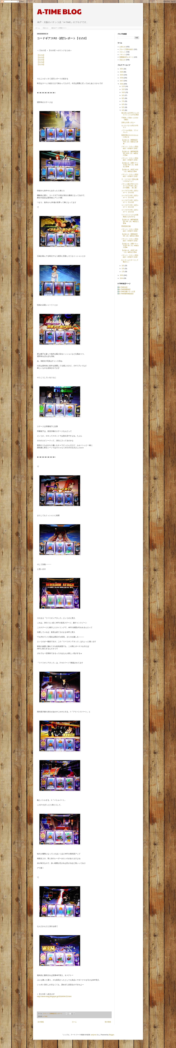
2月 (123, 268)
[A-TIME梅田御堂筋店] (126, 293)
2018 (122, 78)
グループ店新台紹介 (126, 49)
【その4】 (41, 62)
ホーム (37, 28)
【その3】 (41, 60)
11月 (123, 89)
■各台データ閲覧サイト (59, 28)
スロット (46, 1013)
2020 (122, 72)
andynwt (93, 1035)
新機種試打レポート (56, 1013)
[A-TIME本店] (122, 287)
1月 (123, 271)
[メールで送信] (66, 1014)
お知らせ (122, 47)
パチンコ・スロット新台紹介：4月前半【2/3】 (129, 240)
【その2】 (41, 57)
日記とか (45, 28)
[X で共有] (70, 1014)
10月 (123, 92)
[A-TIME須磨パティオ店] (126, 291)
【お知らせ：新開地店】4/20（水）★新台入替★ (129, 141)
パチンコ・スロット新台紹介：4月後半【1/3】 (129, 175)
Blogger (111, 1035)
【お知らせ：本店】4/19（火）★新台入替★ (129, 170)
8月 (123, 98)
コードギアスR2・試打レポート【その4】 (130, 196)
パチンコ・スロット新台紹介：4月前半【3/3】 (129, 230)
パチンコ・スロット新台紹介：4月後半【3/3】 (129, 147)
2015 (122, 275)
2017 (122, 81)
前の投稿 (108, 1022)
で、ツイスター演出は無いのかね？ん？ (129, 180)
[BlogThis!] (68, 1014)
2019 (122, 75)
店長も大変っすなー (128, 122)
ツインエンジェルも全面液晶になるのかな (129, 215)
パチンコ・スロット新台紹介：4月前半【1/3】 (129, 256)
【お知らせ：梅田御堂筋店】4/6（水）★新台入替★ (130, 221)
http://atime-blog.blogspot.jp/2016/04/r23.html (54, 996)
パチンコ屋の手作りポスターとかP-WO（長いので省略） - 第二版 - (129, 186)
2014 (122, 278)
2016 (122, 84)
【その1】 (41, 55)
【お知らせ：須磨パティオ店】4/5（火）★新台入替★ (130, 245)
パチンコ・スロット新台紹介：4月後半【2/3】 (129, 159)
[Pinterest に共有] (74, 1014)
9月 (123, 95)
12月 (123, 86)
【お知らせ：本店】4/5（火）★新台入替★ (129, 251)
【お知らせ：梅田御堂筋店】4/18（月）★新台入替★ (129, 153)
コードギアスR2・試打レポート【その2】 (130, 206)
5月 (123, 107)
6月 (123, 104)
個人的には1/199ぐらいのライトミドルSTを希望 (130, 114)
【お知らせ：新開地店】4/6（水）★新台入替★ (130, 235)
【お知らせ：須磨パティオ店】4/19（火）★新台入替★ (129, 164)
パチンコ (122, 54)
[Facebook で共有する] (72, 1014)
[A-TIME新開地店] (124, 289)
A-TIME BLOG (59, 11)
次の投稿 (41, 1022)
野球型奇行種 (126, 226)
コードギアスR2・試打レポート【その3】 (130, 201)
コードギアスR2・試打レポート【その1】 (130, 211)
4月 (123, 110)
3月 (123, 265)
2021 (122, 69)
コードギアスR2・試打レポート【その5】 (130, 191)
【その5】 (41, 64)
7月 (123, 101)
